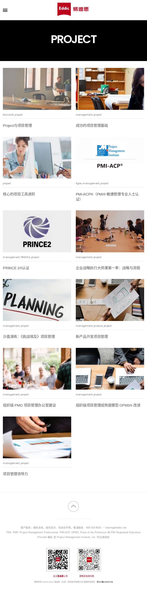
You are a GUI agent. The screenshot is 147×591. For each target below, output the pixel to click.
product (98, 325)
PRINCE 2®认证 (16, 268)
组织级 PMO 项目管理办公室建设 (29, 405)
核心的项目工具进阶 (19, 194)
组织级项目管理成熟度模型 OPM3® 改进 (108, 405)
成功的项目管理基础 (92, 126)
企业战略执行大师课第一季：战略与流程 (108, 268)
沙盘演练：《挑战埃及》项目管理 (29, 337)
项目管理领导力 (15, 474)
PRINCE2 (25, 257)
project (19, 114)
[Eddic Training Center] (73, 14)
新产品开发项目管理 (92, 337)
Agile (79, 183)
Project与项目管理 (17, 126)
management (84, 114)
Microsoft (8, 114)
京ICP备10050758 (105, 582)
